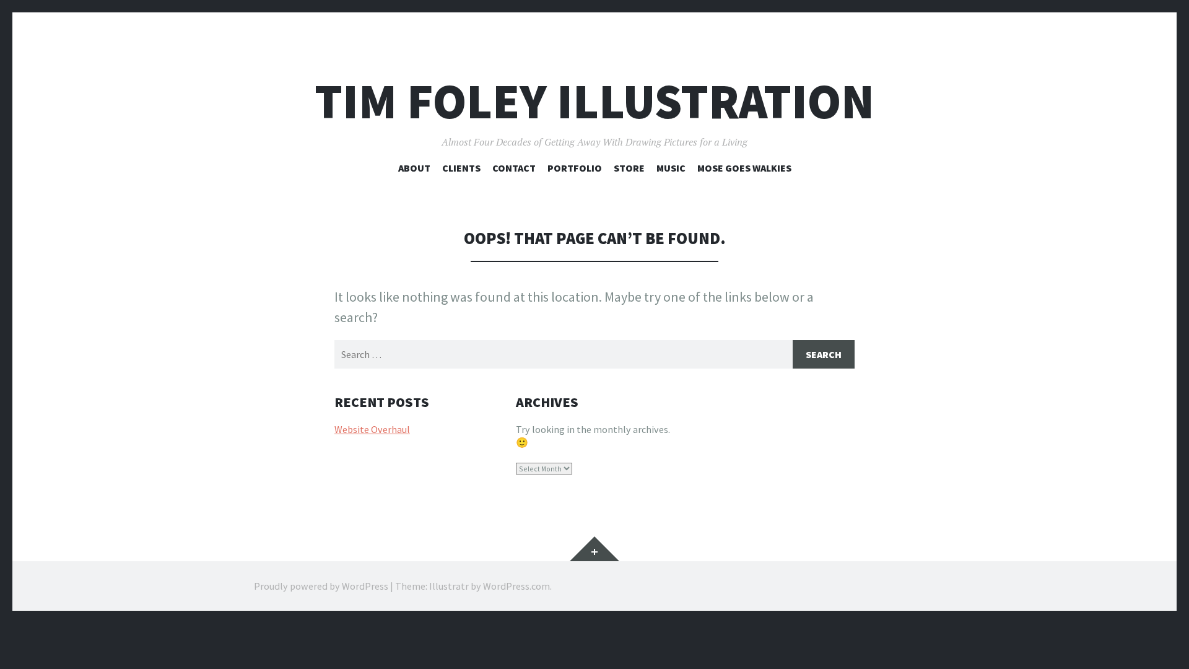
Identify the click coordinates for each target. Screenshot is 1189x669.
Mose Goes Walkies (744, 168)
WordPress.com (516, 586)
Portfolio (574, 168)
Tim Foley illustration (594, 101)
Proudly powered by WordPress (321, 586)
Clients (461, 168)
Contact (514, 168)
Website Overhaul (372, 429)
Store (629, 168)
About (414, 168)
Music (671, 168)
